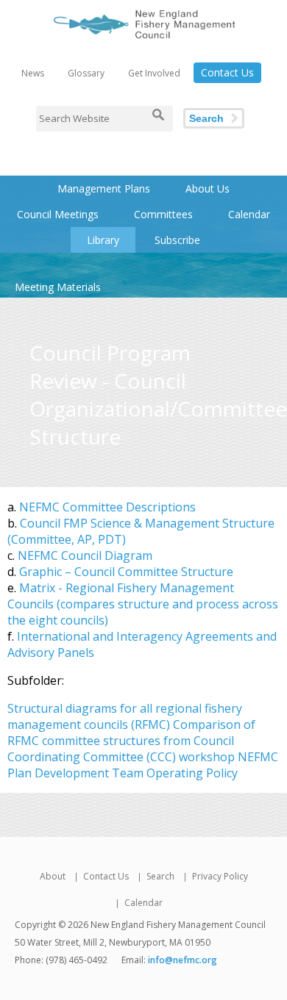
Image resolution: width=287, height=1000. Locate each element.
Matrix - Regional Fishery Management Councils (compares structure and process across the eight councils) (142, 604)
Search (206, 118)
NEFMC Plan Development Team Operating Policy (142, 765)
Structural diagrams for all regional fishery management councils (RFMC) (124, 716)
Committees (163, 214)
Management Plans (103, 188)
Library (103, 240)
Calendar (249, 214)
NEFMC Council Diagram (85, 555)
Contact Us (227, 72)
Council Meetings (58, 214)
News (32, 73)
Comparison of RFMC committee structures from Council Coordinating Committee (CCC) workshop (131, 740)
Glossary (86, 73)
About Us (207, 188)
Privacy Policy (220, 876)
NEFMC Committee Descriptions (107, 507)
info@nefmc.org (182, 960)
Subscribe (177, 240)
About (52, 876)
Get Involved (154, 73)
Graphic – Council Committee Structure (126, 572)
